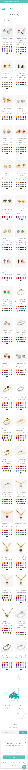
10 (15, 679)
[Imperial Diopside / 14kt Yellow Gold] (9, 51)
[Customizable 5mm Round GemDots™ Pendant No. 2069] (21, 485)
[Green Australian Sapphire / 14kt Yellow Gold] (7, 219)
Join (23, 732)
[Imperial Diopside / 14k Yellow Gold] (9, 567)
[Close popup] (25, 742)
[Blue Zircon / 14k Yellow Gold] (11, 565)
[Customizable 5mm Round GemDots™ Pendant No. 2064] (21, 548)
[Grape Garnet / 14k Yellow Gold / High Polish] (25, 306)
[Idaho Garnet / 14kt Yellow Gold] (3, 217)
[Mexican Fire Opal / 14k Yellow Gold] (5, 563)
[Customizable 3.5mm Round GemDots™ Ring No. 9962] (7, 485)
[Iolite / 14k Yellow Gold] (7, 565)
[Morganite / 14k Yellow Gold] (9, 563)
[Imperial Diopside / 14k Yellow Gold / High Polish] (20, 311)
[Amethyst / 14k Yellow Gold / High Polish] (16, 308)
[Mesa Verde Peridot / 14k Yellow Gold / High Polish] (17, 311)
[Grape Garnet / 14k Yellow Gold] (3, 565)
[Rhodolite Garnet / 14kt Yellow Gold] (5, 217)
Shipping (21, 708)
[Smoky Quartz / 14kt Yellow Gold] (11, 51)
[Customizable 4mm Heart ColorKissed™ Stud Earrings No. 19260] (7, 201)
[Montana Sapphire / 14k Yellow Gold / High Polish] (22, 311)
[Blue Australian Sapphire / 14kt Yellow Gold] (16, 84)
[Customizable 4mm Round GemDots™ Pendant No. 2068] (7, 516)
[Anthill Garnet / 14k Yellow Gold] (7, 563)
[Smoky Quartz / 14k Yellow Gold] (11, 567)
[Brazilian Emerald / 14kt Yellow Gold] (21, 84)
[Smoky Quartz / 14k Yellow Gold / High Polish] (25, 634)
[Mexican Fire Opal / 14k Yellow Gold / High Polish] (19, 306)
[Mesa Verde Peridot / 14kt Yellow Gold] (7, 51)
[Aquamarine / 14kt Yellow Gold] (7, 49)
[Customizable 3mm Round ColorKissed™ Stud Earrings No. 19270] (21, 166)
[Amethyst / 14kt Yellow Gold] (3, 49)
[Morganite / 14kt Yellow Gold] (5, 47)
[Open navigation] (3, 5)
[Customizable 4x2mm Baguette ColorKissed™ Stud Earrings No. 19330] (7, 101)
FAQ (7, 713)
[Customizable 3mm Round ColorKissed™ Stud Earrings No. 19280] (7, 166)
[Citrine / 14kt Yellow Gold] (3, 47)
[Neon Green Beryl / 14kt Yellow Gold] (9, 49)
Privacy (21, 718)
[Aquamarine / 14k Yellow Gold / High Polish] (19, 308)
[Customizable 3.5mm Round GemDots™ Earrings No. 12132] (7, 323)
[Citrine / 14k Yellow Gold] (3, 563)
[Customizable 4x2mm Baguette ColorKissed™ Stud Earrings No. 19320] (21, 101)
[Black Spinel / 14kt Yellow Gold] (7, 53)
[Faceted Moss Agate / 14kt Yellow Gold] (7, 280)
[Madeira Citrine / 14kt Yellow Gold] (5, 247)
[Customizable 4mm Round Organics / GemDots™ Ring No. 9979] (7, 646)
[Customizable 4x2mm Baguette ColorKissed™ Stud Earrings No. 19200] (7, 292)
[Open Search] (22, 5)
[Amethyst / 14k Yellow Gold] (5, 565)
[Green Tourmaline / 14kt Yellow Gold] (5, 51)
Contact (7, 716)
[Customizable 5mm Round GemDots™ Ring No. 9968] (7, 421)
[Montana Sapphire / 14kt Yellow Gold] (3, 51)
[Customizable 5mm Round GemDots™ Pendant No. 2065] (7, 548)
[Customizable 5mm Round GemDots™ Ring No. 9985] (21, 323)
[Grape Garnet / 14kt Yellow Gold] (11, 47)
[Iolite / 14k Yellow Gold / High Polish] (7, 339)
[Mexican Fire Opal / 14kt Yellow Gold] (9, 47)
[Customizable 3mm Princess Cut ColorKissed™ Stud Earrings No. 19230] (21, 231)
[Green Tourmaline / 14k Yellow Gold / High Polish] (25, 308)
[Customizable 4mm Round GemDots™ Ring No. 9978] (7, 388)
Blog (7, 711)
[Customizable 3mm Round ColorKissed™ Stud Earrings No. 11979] (7, 31)
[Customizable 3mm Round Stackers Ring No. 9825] (21, 292)
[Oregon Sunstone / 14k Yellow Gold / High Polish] (23, 306)
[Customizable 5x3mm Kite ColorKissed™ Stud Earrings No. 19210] (21, 262)
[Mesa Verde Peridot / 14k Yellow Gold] (7, 567)
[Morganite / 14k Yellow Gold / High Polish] (9, 337)
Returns (21, 711)
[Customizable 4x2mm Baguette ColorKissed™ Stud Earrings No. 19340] (21, 66)
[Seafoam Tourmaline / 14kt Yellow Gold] (5, 249)
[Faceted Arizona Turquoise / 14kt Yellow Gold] (25, 84)
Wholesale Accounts (21, 713)
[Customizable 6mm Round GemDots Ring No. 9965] (21, 421)
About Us (7, 708)
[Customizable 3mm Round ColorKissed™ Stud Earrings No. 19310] (7, 131)
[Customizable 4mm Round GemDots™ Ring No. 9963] (21, 452)
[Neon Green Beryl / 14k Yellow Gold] (5, 667)
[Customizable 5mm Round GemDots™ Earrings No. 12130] (21, 356)
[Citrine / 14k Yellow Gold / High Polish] (16, 306)
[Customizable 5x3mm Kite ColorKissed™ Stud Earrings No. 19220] (7, 262)
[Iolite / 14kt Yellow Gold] (5, 49)
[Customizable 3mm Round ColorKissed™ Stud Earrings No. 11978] (21, 31)
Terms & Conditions (21, 716)
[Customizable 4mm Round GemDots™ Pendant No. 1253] (21, 581)
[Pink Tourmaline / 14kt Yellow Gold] (19, 82)
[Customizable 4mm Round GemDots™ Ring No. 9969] (21, 388)
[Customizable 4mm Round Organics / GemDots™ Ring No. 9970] (21, 646)
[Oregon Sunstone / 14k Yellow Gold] (11, 563)
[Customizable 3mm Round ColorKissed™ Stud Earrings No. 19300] (21, 131)
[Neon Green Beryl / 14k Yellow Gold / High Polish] (23, 308)
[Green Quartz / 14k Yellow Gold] (5, 567)
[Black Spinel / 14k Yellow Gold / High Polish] (24, 311)
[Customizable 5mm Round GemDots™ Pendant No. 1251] (7, 614)
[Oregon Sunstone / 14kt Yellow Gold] (7, 47)
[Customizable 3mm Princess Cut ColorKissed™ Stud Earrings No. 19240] (7, 231)
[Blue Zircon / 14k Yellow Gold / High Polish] (21, 308)
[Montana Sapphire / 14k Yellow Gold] (3, 567)
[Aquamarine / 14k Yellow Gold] (9, 565)
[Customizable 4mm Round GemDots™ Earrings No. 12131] (7, 356)
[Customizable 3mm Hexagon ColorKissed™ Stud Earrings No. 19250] (21, 201)
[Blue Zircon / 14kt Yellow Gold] (11, 49)
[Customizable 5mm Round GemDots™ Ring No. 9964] (7, 452)
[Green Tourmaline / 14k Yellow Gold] (7, 667)
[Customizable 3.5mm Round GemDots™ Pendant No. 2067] (21, 516)
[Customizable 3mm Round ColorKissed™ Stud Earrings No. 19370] (7, 66)
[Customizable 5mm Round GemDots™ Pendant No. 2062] (7, 581)
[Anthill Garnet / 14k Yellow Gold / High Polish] (21, 306)
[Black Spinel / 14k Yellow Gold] (7, 569)
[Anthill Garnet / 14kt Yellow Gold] (23, 82)
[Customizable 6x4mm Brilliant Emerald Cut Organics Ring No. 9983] (21, 614)
